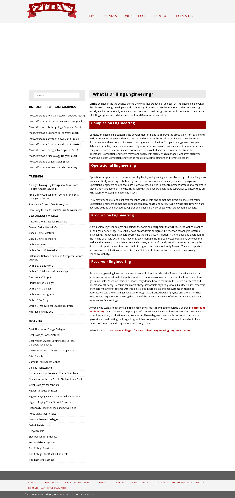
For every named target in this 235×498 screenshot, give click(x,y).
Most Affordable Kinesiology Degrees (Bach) (53, 155)
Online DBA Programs (41, 300)
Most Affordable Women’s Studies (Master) (53, 167)
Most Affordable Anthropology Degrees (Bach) (55, 127)
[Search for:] (57, 95)
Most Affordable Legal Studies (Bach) (49, 161)
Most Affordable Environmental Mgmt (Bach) (54, 138)
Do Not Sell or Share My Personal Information (179, 482)
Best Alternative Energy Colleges (47, 329)
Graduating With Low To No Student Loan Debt (55, 379)
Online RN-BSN (37, 244)
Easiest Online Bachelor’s (43, 227)
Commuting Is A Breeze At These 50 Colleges (54, 373)
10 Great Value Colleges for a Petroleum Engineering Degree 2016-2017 (147, 330)
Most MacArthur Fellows (42, 413)
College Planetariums (40, 367)
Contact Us (102, 482)
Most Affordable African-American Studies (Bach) (56, 121)
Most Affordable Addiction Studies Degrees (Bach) (57, 115)
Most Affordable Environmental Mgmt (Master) (55, 144)
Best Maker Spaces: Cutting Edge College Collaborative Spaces (52, 342)
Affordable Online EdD (41, 311)
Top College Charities (41, 448)
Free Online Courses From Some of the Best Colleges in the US (54, 196)
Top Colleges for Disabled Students (48, 454)
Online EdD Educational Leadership (48, 271)
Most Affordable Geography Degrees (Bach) (53, 150)
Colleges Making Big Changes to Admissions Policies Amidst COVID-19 (53, 186)
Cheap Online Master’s (41, 233)
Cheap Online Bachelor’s (42, 238)
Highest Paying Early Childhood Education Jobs (55, 396)
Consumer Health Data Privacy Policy (47, 488)
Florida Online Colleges (41, 282)
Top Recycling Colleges (42, 459)
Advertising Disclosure (77, 482)
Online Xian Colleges (40, 288)
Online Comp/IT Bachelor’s (44, 250)
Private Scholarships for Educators (48, 221)
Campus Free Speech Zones (44, 361)
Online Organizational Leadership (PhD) (51, 305)
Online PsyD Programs (41, 294)
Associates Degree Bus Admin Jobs (48, 204)
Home (92, 16)
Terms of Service (139, 482)
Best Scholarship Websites (43, 215)
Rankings (110, 16)
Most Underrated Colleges (43, 419)
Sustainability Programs (42, 442)
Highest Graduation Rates (43, 390)
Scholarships (183, 16)
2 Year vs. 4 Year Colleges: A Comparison (51, 350)
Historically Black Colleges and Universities (52, 407)
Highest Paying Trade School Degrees (50, 402)
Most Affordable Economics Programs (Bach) (54, 132)
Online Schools (135, 16)
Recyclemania (36, 431)
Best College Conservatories (45, 335)
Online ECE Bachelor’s (41, 265)
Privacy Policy (50, 482)
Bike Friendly (36, 356)
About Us (119, 482)
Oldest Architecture (39, 425)
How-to (160, 16)
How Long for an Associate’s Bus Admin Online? (55, 210)
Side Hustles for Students (43, 436)
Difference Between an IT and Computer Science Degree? (56, 257)
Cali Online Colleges (40, 277)
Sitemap (32, 482)
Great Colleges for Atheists (44, 385)
